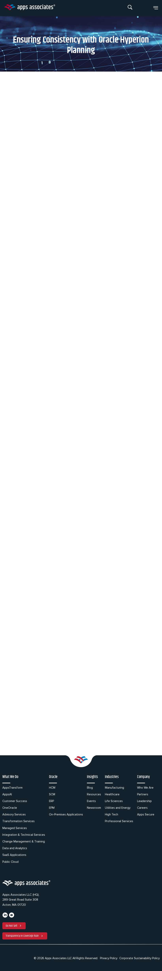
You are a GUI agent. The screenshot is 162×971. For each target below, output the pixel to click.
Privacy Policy (108, 958)
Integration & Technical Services (23, 835)
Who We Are (145, 787)
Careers (142, 808)
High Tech (111, 814)
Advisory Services (14, 814)
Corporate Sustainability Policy (139, 958)
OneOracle (9, 808)
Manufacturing (114, 787)
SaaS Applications (14, 855)
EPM (52, 808)
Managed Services (14, 828)
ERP (51, 801)
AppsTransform (12, 787)
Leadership (144, 801)
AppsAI (7, 794)
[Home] (29, 8)
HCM (52, 787)
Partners (142, 794)
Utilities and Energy (117, 808)
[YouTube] (11, 917)
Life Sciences (114, 801)
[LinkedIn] (5, 917)
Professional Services (119, 821)
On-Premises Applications (66, 814)
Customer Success (14, 801)
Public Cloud (10, 862)
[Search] (130, 8)
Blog (90, 787)
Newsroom (94, 808)
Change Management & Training (23, 841)
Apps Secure (145, 814)
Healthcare (112, 794)
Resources (94, 794)
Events (91, 801)
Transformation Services (18, 821)
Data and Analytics (14, 848)
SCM (52, 794)
